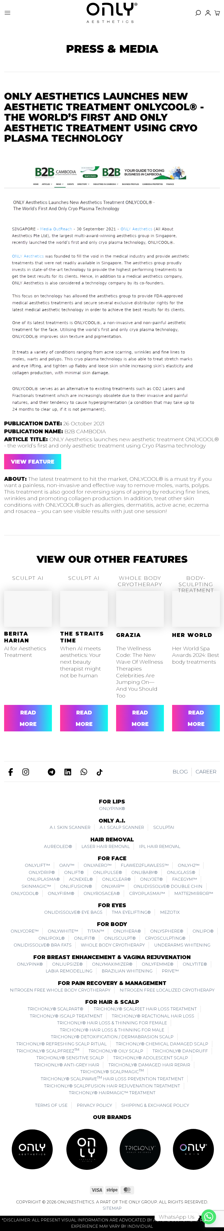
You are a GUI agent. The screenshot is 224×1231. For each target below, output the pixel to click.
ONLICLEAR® (116, 879)
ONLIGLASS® (181, 872)
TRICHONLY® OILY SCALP (116, 1051)
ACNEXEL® (81, 879)
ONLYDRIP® (42, 872)
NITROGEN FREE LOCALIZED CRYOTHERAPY (167, 990)
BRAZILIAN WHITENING (127, 971)
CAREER (206, 772)
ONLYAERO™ (97, 865)
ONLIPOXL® (52, 938)
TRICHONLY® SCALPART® (56, 1009)
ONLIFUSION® (76, 886)
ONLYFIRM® (61, 893)
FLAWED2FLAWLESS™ (145, 865)
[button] (7, 13)
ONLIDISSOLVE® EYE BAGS (73, 912)
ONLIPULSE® (107, 872)
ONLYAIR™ (112, 886)
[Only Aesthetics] (112, 13)
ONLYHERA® (127, 931)
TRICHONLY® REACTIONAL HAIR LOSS (153, 1016)
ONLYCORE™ (25, 931)
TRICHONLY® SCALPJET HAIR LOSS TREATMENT (145, 1009)
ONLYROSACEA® (102, 893)
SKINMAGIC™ (36, 886)
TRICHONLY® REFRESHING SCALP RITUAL (61, 1043)
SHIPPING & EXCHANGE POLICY (155, 1105)
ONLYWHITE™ (63, 931)
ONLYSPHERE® (166, 931)
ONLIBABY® (144, 872)
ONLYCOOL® (25, 893)
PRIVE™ (170, 971)
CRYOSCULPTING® (165, 938)
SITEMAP (112, 1208)
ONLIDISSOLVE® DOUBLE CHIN (168, 886)
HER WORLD (192, 635)
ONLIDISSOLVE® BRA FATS (43, 945)
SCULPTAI (163, 827)
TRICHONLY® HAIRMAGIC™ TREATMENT (112, 1092)
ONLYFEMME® (157, 964)
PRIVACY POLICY (94, 1105)
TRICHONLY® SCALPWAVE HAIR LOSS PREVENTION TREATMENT (112, 1078)
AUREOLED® (58, 846)
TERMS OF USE (51, 1105)
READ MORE (28, 718)
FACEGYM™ (184, 879)
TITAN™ (95, 931)
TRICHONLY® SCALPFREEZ (47, 1051)
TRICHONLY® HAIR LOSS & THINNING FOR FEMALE (112, 1022)
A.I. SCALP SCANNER (122, 827)
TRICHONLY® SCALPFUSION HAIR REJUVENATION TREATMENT (112, 1085)
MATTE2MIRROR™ (193, 893)
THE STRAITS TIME (82, 637)
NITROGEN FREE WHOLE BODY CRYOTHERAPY (60, 990)
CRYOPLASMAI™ (147, 893)
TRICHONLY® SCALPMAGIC (112, 1071)
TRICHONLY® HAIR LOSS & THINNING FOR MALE (112, 1030)
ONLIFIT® (84, 938)
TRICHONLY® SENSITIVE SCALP (70, 1057)
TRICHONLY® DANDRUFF (180, 1051)
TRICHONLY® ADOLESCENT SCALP (150, 1057)
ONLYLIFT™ (37, 865)
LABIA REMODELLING (69, 971)
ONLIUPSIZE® (67, 964)
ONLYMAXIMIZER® (112, 964)
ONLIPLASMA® (43, 879)
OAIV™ (66, 865)
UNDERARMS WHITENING (182, 945)
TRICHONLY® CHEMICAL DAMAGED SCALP (162, 1043)
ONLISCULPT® (120, 938)
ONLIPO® (203, 931)
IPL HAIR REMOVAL (159, 846)
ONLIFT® (74, 872)
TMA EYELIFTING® (131, 912)
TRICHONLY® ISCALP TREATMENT (66, 1016)
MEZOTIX (170, 912)
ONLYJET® (151, 879)
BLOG (180, 772)
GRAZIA (128, 635)
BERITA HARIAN (16, 637)
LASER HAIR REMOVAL (105, 846)
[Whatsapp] (208, 1216)
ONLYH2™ (188, 865)
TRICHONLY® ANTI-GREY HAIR (66, 1064)
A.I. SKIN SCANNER (70, 827)
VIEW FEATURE (32, 462)
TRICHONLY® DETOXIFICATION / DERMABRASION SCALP (112, 1036)
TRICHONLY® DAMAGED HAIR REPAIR (149, 1064)
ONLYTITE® (195, 964)
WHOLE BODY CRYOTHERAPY (113, 945)
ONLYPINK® (112, 808)
